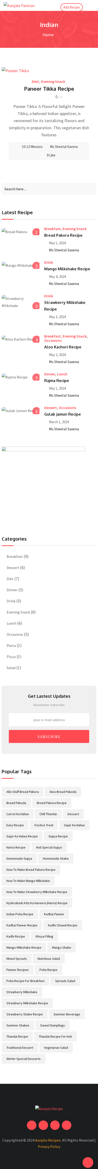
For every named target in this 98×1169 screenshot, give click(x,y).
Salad (11, 667)
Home (48, 34)
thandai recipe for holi (55, 1036)
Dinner (49, 374)
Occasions (53, 340)
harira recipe (15, 847)
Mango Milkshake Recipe (67, 269)
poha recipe (48, 970)
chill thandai (48, 814)
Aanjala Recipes (48, 1140)
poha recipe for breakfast (25, 981)
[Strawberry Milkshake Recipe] (20, 302)
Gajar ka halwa (74, 825)
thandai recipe (17, 1036)
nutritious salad (49, 958)
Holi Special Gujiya (49, 847)
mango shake (61, 947)
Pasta (11, 645)
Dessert (50, 407)
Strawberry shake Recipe (24, 1014)
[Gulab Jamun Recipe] (20, 410)
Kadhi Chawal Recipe (62, 925)
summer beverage (67, 1014)
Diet (35, 81)
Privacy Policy (49, 1146)
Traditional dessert (19, 1047)
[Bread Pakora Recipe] (20, 231)
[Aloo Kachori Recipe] (20, 339)
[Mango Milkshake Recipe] (20, 265)
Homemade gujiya (19, 858)
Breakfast (52, 228)
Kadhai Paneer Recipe (21, 925)
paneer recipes (17, 970)
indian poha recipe (19, 914)
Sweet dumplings (52, 1025)
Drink (48, 262)
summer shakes (17, 1025)
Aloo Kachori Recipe (62, 347)
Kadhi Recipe (15, 936)
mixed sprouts (16, 958)
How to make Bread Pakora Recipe (30, 869)
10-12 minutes (32, 146)
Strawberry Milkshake (21, 992)
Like (51, 155)
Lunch (62, 374)
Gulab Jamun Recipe (62, 414)
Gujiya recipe (58, 836)
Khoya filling (44, 936)
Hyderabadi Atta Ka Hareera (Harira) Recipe (37, 903)
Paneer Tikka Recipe (49, 88)
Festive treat (43, 825)
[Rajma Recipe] (20, 377)
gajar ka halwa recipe (22, 836)
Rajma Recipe (56, 380)
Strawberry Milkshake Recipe (27, 1003)
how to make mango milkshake (28, 881)
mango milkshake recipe (23, 947)
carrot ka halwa (17, 814)
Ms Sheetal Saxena (64, 146)
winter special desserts (23, 1059)
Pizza (11, 656)
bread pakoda (16, 803)
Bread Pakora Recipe (63, 235)
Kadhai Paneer (54, 914)
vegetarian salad (56, 1047)
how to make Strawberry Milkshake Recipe (36, 892)
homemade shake (56, 858)
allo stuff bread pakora (22, 792)
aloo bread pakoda (62, 792)
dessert (73, 814)
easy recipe (15, 825)
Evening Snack (53, 81)
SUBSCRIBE (49, 736)
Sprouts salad (65, 981)
